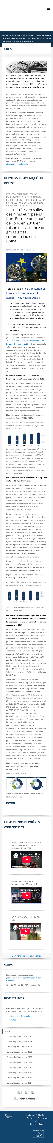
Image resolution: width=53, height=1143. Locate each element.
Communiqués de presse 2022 (19, 1057)
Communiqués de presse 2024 (19, 1047)
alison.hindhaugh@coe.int (17, 164)
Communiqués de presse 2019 (19, 1072)
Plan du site (43, 1118)
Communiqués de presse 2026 (19, 1036)
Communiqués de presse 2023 (19, 1052)
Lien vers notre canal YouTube (26, 956)
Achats (37, 1121)
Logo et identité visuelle (20, 1016)
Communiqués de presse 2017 (19, 1083)
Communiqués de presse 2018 (19, 1078)
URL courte (10, 803)
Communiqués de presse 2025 (19, 1041)
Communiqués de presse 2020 (19, 1067)
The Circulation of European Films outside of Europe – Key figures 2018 (25, 293)
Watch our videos (27, 1098)
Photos (13, 1020)
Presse (7, 1031)
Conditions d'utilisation (35, 1115)
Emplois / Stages (37, 1124)
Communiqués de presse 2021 (19, 1062)
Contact (30, 1118)
